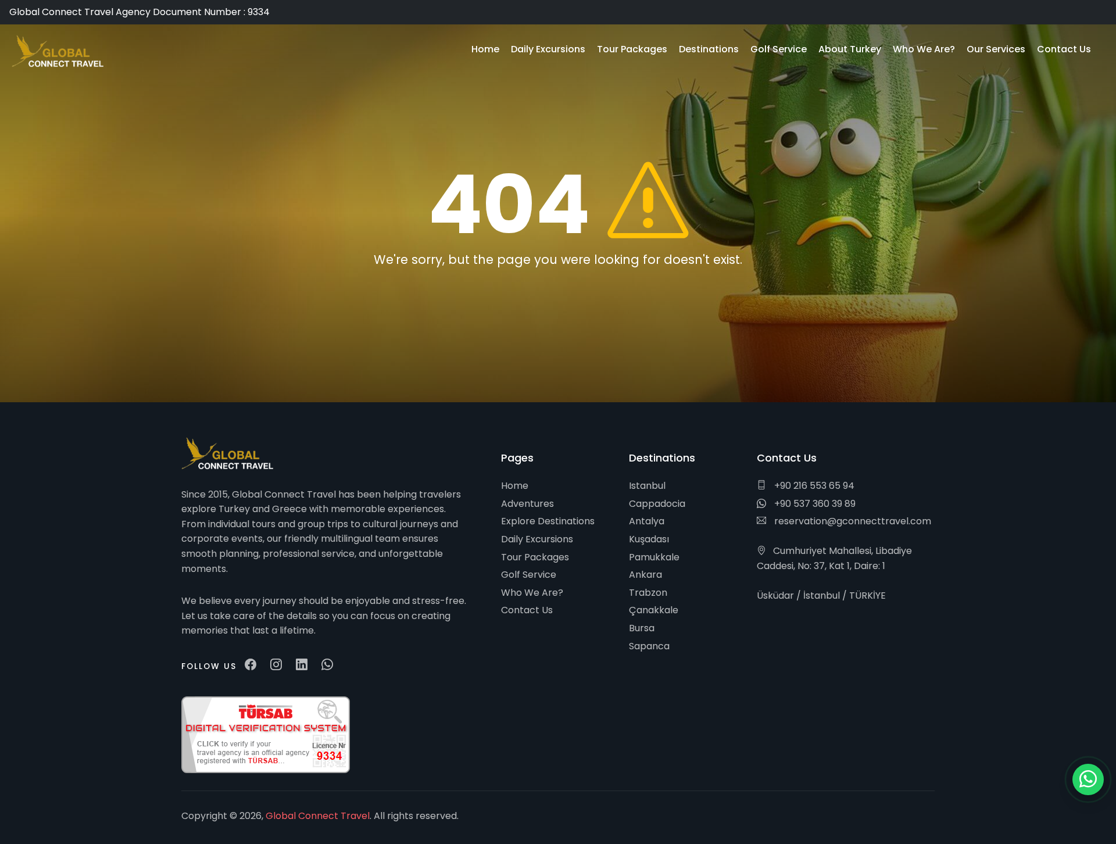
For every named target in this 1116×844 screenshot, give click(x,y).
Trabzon (648, 592)
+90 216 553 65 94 (813, 485)
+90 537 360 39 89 (814, 503)
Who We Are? (532, 592)
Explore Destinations (548, 521)
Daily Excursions (537, 539)
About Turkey (849, 49)
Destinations (709, 49)
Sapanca (649, 646)
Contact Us (527, 610)
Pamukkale (654, 557)
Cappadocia (657, 503)
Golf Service (528, 574)
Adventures (527, 503)
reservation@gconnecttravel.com (851, 521)
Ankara (645, 574)
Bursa (641, 628)
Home (514, 485)
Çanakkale (653, 610)
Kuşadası (649, 539)
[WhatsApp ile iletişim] (1088, 779)
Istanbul (647, 485)
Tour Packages (535, 557)
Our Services (996, 49)
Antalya (646, 521)
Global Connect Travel (318, 815)
